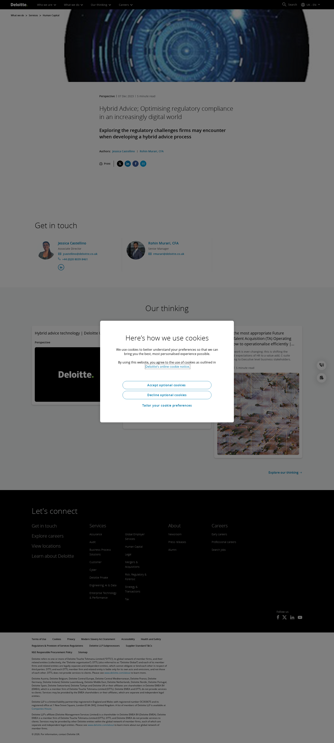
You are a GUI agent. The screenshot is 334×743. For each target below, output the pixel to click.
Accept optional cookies (167, 385)
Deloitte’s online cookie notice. (167, 366)
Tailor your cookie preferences (167, 405)
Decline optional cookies (167, 395)
